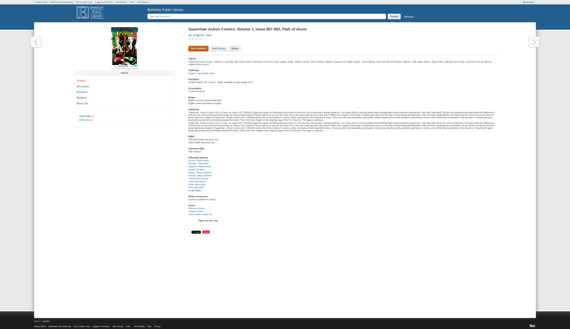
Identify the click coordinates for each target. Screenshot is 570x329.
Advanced (408, 16)
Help (149, 326)
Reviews (81, 92)
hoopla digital (194, 190)
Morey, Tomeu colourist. (200, 172)
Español (46, 321)
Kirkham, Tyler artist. (198, 163)
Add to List (218, 48)
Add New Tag (211, 221)
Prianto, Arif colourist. (198, 178)
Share (234, 48)
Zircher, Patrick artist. (198, 160)
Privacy (157, 326)
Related (81, 97)
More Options (198, 48)
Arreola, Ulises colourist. (200, 175)
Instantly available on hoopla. (202, 199)
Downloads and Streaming (61, 2)
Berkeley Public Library (165, 10)
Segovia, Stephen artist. (199, 166)
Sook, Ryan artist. (197, 184)
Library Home (41, 2)
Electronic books (196, 208)
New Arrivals (121, 2)
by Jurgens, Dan (200, 35)
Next (534, 42)
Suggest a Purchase (104, 2)
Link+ (131, 2)
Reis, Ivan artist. (196, 187)
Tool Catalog (142, 2)
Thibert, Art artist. (196, 169)
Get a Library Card (84, 2)
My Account (528, 2)
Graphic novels (195, 211)
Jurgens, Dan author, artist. (201, 73)
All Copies (82, 86)
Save (207, 232)
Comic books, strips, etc (200, 214)
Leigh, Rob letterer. (197, 181)
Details (80, 80)
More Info (82, 103)
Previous (36, 42)
